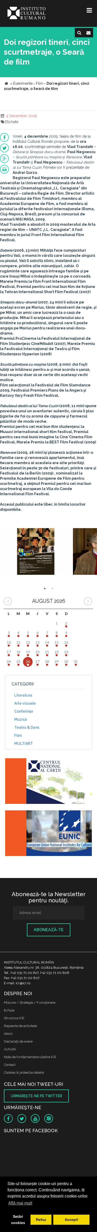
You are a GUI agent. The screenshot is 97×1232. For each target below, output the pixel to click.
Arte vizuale (25, 703)
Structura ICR (14, 1018)
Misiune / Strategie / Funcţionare (29, 1002)
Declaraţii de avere (18, 1041)
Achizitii (10, 1049)
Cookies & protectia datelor (24, 1072)
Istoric (8, 1034)
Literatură (23, 695)
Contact (10, 1065)
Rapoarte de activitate (20, 1026)
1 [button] (44, 588)
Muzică (20, 719)
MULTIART (23, 743)
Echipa (9, 1010)
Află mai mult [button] (20, 1203)
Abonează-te (49, 929)
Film (18, 735)
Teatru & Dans (26, 727)
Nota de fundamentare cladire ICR (30, 1057)
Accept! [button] (71, 1219)
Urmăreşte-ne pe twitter (36, 1096)
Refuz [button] (41, 1219)
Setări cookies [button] (18, 1219)
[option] (36, 552)
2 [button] (52, 588)
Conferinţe (23, 711)
